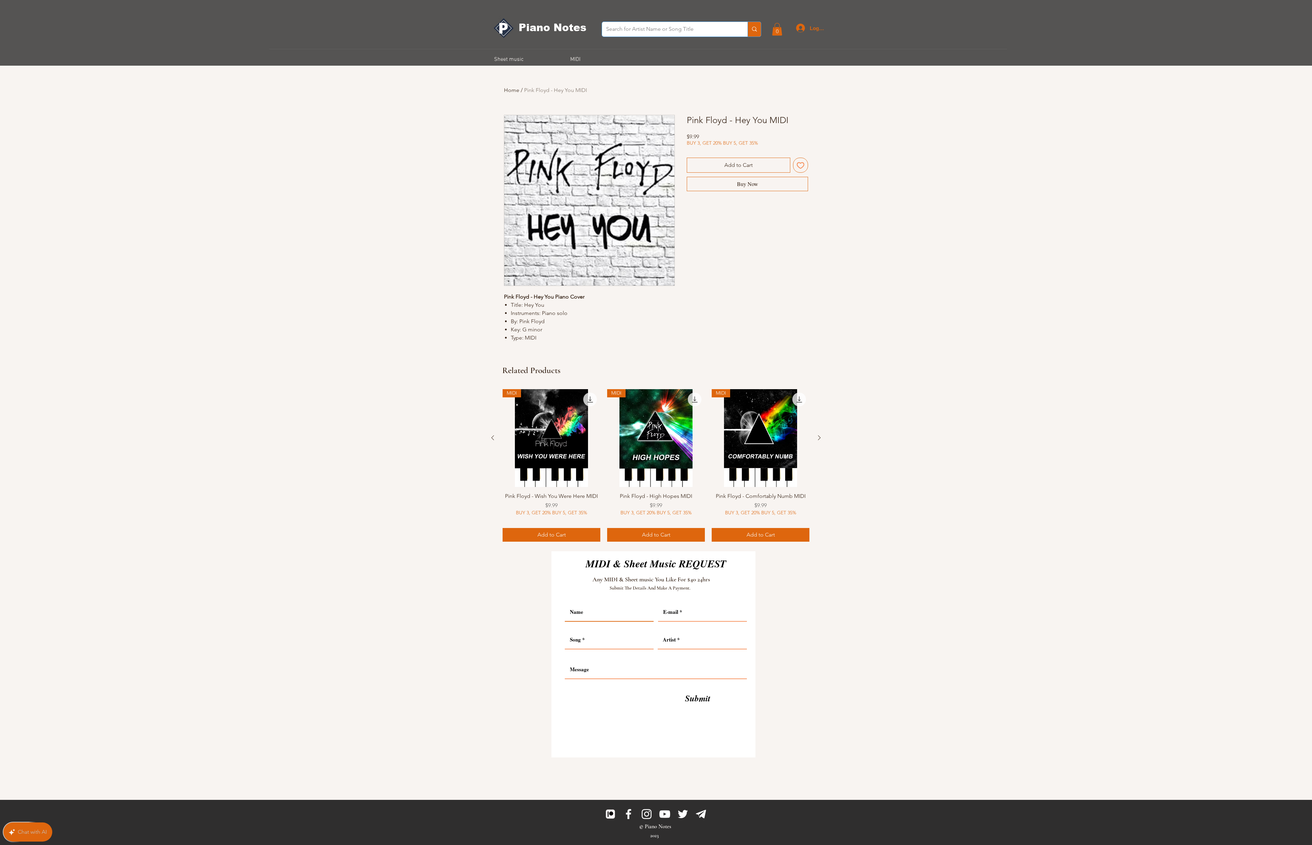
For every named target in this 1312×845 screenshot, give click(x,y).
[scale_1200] (610, 814)
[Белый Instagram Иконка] (646, 814)
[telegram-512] (701, 814)
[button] (777, 29)
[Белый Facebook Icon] (628, 814)
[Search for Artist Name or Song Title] (754, 29)
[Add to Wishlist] (800, 165)
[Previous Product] (493, 438)
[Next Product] (819, 438)
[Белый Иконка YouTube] (664, 814)
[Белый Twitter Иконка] (682, 814)
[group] (656, 465)
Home (511, 90)
